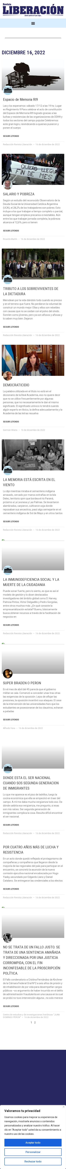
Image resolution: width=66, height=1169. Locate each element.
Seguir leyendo (11, 136)
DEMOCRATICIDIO (16, 385)
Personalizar (33, 1152)
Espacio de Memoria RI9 (20, 99)
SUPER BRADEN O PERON (22, 683)
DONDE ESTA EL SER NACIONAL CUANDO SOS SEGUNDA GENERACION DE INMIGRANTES (31, 783)
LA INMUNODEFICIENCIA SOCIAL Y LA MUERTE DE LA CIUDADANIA (31, 582)
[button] (33, 23)
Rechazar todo (33, 1161)
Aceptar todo (33, 1142)
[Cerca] (63, 1107)
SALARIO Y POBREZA (18, 194)
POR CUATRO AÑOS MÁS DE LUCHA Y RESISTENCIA (30, 849)
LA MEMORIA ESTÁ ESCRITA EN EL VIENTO (29, 482)
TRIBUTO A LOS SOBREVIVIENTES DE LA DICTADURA (30, 291)
